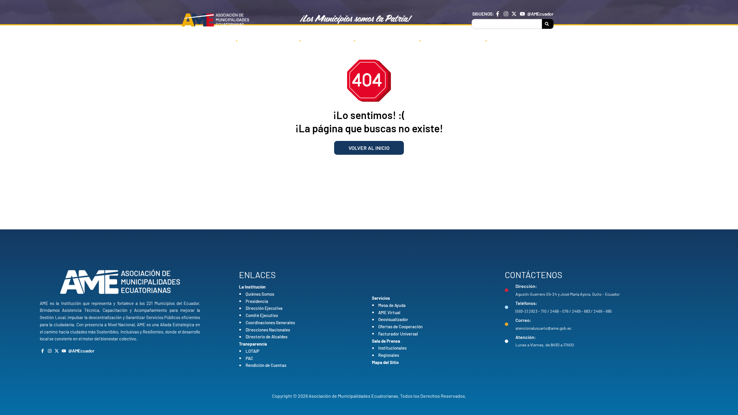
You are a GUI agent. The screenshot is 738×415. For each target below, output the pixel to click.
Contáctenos (513, 40)
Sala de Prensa (449, 40)
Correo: (523, 320)
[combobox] (507, 24)
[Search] (548, 24)
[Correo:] (506, 324)
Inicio (217, 40)
